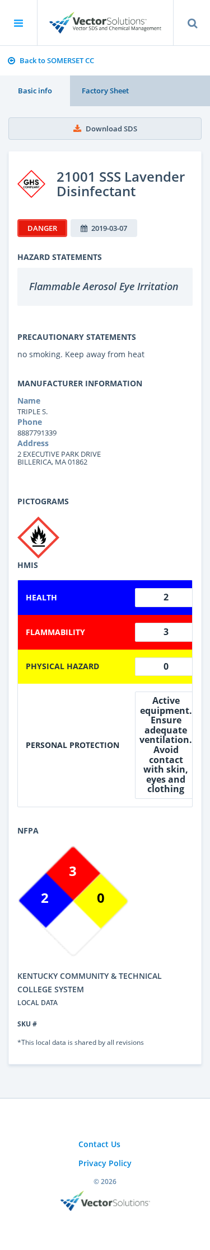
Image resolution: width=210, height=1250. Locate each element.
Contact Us (99, 1144)
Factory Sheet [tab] (105, 91)
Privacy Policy (105, 1163)
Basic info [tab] (35, 91)
